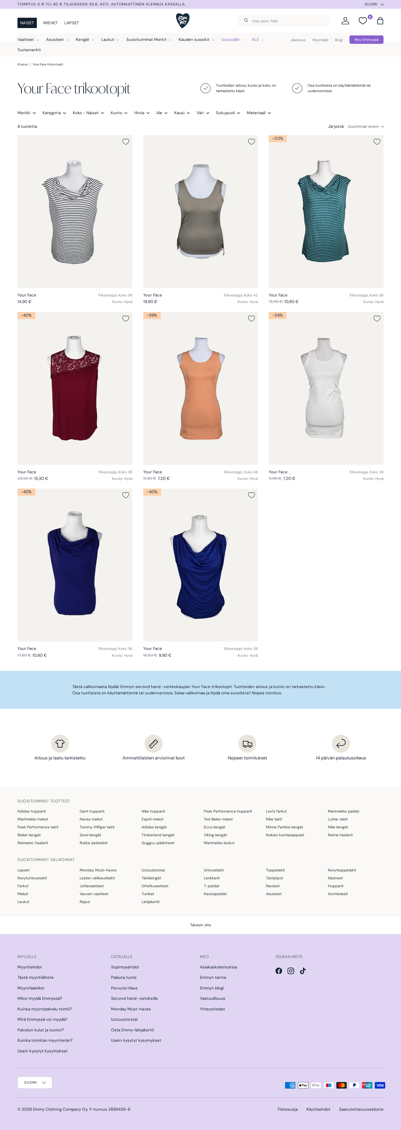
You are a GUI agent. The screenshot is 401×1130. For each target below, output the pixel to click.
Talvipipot (274, 877)
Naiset (27, 23)
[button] (380, 21)
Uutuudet (231, 39)
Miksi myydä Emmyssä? (39, 998)
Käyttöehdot (318, 1109)
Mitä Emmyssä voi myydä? (42, 1019)
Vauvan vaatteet (94, 893)
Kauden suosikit (194, 39)
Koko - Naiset (86, 113)
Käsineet (335, 877)
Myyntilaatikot (30, 988)
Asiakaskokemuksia (218, 967)
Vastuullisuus (212, 998)
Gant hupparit (92, 811)
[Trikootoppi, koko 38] (74, 388)
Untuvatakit (214, 870)
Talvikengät (151, 877)
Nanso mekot (91, 819)
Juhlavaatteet (92, 885)
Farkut (22, 885)
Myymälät (320, 40)
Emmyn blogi (212, 988)
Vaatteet (25, 39)
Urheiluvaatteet (155, 885)
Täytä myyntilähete (35, 977)
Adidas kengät (154, 827)
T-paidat (211, 885)
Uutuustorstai (153, 870)
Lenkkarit (212, 877)
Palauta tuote (124, 977)
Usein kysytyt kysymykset (42, 1051)
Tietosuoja (287, 1109)
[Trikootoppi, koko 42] (200, 211)
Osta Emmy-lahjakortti (132, 1030)
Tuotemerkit (29, 50)
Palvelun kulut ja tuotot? (40, 1030)
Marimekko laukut (219, 842)
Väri (200, 113)
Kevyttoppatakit (342, 870)
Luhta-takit (338, 819)
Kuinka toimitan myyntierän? (45, 1040)
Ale (159, 113)
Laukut (107, 39)
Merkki (24, 113)
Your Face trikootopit (48, 64)
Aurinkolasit (338, 893)
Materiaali (256, 113)
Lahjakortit (151, 901)
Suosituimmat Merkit (146, 39)
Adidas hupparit (31, 811)
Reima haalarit (340, 834)
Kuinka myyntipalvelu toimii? (44, 1009)
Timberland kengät (158, 834)
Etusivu (22, 64)
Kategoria (52, 113)
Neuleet (273, 885)
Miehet (50, 23)
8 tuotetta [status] (27, 126)
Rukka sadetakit (93, 842)
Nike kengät (338, 827)
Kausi (179, 113)
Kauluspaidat (215, 893)
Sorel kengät (90, 834)
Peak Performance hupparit (228, 811)
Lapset (71, 23)
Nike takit (274, 819)
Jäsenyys (298, 40)
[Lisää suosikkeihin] (125, 141)
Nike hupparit (153, 811)
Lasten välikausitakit (97, 877)
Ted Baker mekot (218, 819)
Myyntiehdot (29, 967)
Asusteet (55, 39)
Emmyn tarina (213, 977)
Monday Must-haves (98, 870)
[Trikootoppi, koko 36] (74, 211)
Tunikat (148, 893)
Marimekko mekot (32, 819)
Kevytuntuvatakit (32, 877)
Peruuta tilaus (124, 988)
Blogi (339, 40)
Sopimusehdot (125, 967)
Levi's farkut (276, 811)
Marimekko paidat (343, 811)
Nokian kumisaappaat (285, 834)
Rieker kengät (29, 834)
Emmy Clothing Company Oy (60, 1109)
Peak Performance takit (37, 827)
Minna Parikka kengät (284, 827)
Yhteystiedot (212, 1009)
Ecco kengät (214, 827)
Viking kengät (215, 834)
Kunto (116, 113)
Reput (85, 901)
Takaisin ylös (200, 925)
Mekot (22, 893)
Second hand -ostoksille (134, 998)
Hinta (139, 113)
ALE (255, 39)
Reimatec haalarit (32, 842)
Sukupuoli (225, 113)
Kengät (82, 39)
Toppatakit (275, 870)
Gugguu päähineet (158, 842)
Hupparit (335, 885)
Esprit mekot (152, 819)
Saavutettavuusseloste (361, 1109)
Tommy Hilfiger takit (97, 827)
